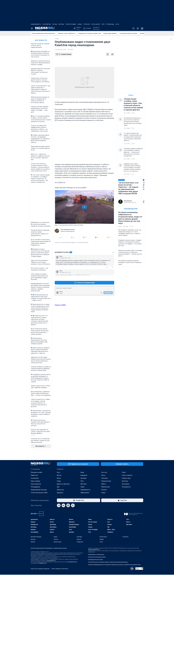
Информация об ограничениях (96, 554)
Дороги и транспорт (63, 484)
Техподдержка (35, 487)
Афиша (79, 24)
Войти (61, 293)
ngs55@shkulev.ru (51, 560)
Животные (60, 490)
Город (59, 481)
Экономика (125, 484)
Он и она (104, 472)
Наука (82, 487)
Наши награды (35, 481)
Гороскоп (86, 24)
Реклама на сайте (36, 472)
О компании (35, 478)
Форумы (61, 24)
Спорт (124, 472)
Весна (59, 478)
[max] (68, 505)
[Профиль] (142, 28)
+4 (107, 278)
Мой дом (83, 484)
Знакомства (47, 24)
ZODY (103, 24)
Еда (58, 487)
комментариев (65, 54)
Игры (117, 24)
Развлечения (105, 487)
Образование (85, 492)
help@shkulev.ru (43, 563)
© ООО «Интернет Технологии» (59, 568)
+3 (107, 267)
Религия (104, 490)
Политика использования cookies (96, 557)
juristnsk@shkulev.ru (72, 561)
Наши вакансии (36, 484)
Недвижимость (36, 24)
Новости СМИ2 (60, 305)
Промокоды (110, 24)
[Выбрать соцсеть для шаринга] (112, 54)
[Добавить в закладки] (107, 54)
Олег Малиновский (68, 229)
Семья (103, 492)
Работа (103, 484)
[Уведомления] (138, 28)
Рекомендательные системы (95, 559)
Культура (83, 478)
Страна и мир (126, 478)
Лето (82, 481)
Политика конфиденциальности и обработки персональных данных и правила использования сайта (114, 564)
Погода (54, 24)
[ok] (73, 505)
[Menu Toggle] (32, 28)
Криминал (84, 475)
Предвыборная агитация (39, 490)
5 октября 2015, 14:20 (60, 49)
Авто (58, 472)
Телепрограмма (70, 24)
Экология (125, 481)
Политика (104, 478)
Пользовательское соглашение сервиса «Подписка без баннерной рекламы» (108, 562)
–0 (112, 267)
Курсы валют (95, 24)
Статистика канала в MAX (39, 492)
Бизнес (59, 475)
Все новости (41, 40)
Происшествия (106, 481)
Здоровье (60, 492)
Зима (82, 472)
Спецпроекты (126, 487)
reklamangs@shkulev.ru (94, 549)
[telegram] (59, 505)
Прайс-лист (34, 475)
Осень (103, 475)
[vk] (63, 505)
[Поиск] (133, 28)
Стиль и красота (127, 475)
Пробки (87, 28)
